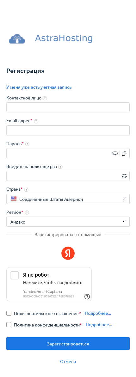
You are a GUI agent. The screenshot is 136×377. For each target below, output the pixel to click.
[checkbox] (43, 313)
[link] (38, 87)
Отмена (68, 361)
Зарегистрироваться (68, 343)
